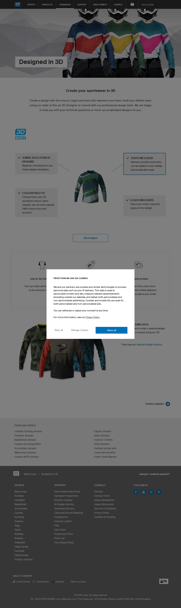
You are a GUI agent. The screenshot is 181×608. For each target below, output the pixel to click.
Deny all (59, 330)
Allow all (111, 330)
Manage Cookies (79, 330)
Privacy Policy (93, 317)
